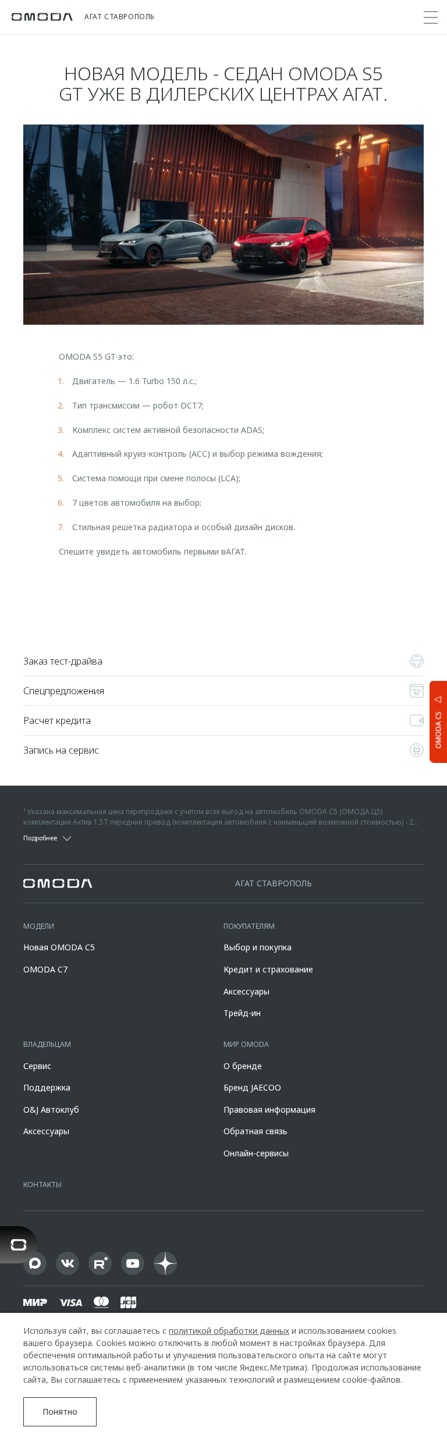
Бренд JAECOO (252, 1087)
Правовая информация (269, 1109)
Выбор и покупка (258, 947)
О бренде (243, 1065)
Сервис (37, 1065)
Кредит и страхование (268, 969)
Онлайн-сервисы (256, 1153)
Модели (38, 926)
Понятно (59, 1411)
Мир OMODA (246, 1044)
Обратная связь (256, 1131)
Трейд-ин (242, 1012)
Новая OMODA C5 (59, 947)
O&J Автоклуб (51, 1109)
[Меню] (430, 17)
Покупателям (249, 926)
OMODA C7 (45, 969)
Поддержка (46, 1087)
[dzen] (165, 1263)
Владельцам (47, 1044)
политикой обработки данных (229, 1330)
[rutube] (100, 1263)
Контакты (42, 1185)
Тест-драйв (223, 593)
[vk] (67, 1263)
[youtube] (132, 1263)
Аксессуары (246, 991)
